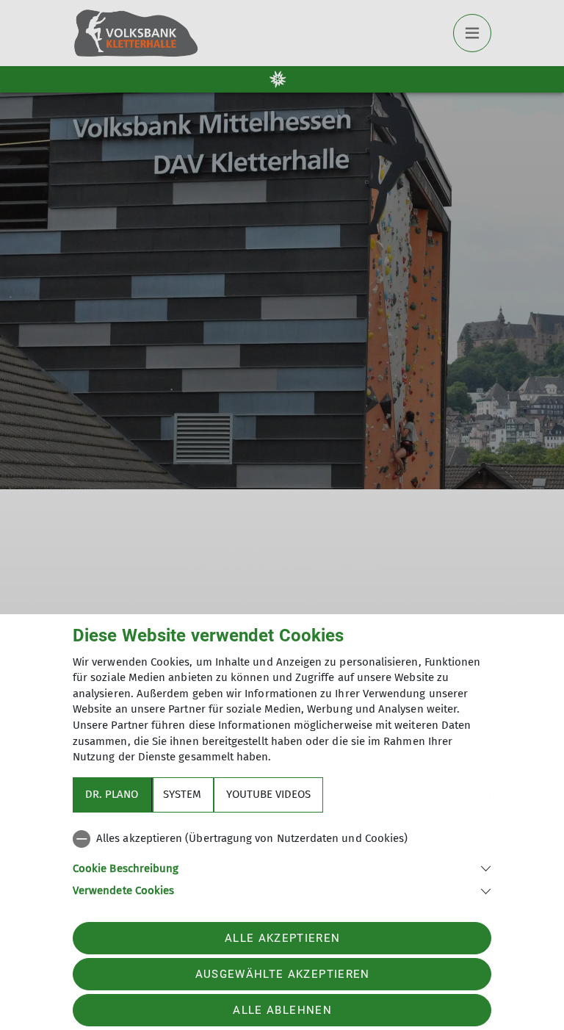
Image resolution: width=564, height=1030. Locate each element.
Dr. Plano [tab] (111, 794)
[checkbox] (282, 839)
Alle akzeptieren (282, 938)
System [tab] (182, 794)
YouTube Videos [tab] (268, 794)
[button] (282, 867)
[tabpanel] (282, 861)
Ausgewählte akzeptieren (282, 974)
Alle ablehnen (282, 1010)
